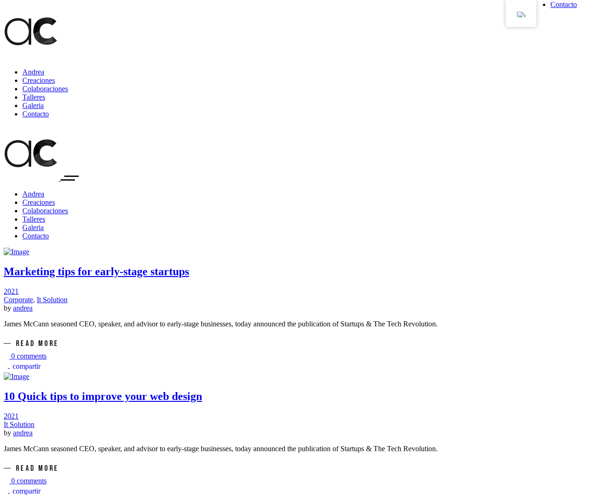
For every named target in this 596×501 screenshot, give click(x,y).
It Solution (52, 300)
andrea (23, 308)
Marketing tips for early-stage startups (96, 271)
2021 (11, 291)
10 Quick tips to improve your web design (103, 396)
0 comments (28, 356)
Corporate (18, 300)
